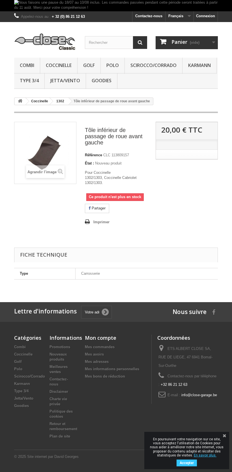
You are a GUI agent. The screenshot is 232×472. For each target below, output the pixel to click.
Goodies (101, 80)
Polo (112, 65)
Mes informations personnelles (112, 369)
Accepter (187, 463)
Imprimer (101, 222)
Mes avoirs (94, 354)
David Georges (66, 456)
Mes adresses (97, 362)
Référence (93, 155)
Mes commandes (100, 347)
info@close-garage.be (199, 395)
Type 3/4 (29, 80)
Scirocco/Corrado (153, 65)
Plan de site (60, 436)
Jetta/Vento (65, 80)
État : (89, 163)
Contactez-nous (148, 16)
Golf (89, 65)
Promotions (60, 347)
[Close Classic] (45, 42)
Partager (98, 208)
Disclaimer (59, 391)
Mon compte (100, 337)
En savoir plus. (205, 455)
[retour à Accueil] (20, 101)
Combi (27, 65)
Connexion (205, 16)
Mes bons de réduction (105, 376)
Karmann (199, 65)
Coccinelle (59, 65)
